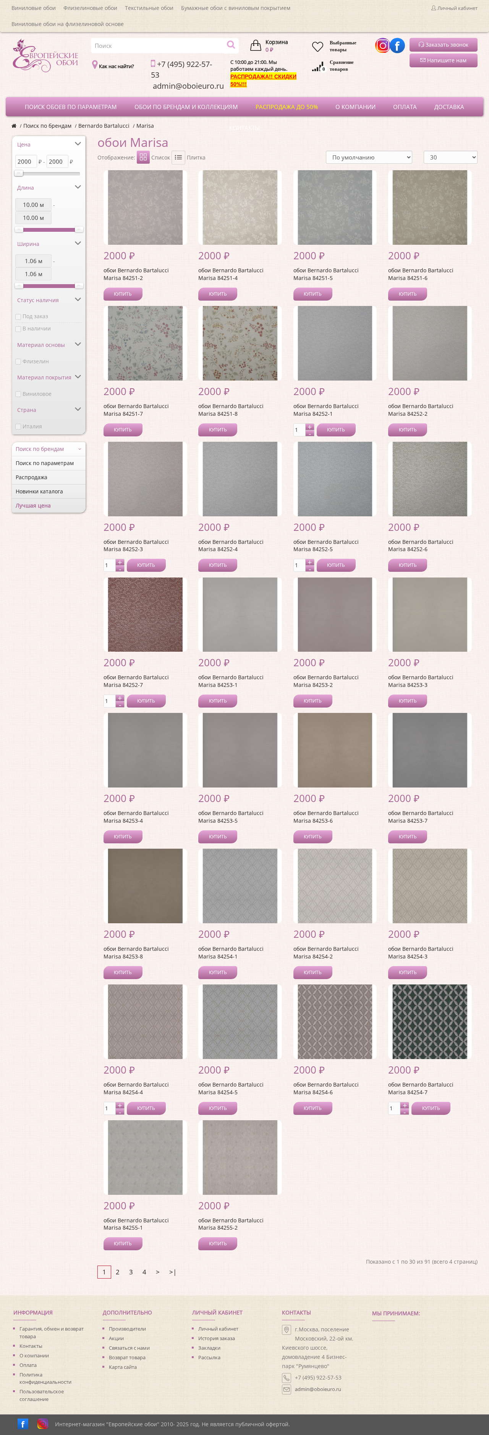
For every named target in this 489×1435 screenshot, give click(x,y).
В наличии (37, 328)
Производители (127, 1328)
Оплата (28, 1365)
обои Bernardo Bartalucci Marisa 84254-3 (420, 952)
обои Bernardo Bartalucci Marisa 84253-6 (326, 816)
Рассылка (209, 1357)
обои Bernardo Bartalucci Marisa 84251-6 (420, 274)
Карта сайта (123, 1366)
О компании (34, 1355)
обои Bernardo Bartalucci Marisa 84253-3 (420, 681)
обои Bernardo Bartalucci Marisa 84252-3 (136, 545)
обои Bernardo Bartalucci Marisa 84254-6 (326, 1088)
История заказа (216, 1338)
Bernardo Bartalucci (104, 125)
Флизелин (36, 361)
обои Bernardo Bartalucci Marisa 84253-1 (231, 681)
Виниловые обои (33, 7)
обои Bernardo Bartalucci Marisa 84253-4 (136, 816)
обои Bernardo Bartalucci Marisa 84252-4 (231, 545)
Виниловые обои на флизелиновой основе (67, 24)
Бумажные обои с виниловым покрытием (235, 7)
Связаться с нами (129, 1347)
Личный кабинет (218, 1328)
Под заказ (35, 316)
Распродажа (31, 477)
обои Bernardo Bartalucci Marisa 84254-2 (326, 952)
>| (172, 1271)
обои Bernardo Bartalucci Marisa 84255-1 (136, 1224)
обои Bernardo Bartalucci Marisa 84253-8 (136, 952)
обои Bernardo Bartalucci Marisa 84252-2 (420, 409)
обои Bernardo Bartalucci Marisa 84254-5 (231, 1088)
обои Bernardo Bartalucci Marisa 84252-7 (136, 681)
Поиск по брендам (47, 125)
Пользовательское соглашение (41, 1395)
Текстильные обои (149, 7)
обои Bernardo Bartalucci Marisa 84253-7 (420, 816)
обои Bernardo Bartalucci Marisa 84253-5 (231, 816)
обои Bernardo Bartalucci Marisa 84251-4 (231, 274)
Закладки (209, 1347)
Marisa (145, 125)
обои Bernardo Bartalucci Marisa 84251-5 (326, 274)
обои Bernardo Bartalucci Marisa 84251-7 (136, 409)
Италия (32, 426)
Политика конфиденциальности (45, 1378)
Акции (116, 1338)
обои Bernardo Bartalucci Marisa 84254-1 (231, 952)
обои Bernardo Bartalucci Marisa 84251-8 (231, 409)
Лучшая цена (33, 505)
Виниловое (37, 393)
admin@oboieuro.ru (318, 1389)
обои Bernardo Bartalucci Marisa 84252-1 (326, 409)
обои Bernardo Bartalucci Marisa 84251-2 (136, 274)
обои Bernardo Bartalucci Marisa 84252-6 (420, 545)
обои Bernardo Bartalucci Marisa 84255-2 (231, 1224)
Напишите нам (446, 60)
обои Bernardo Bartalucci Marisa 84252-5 (326, 545)
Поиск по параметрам (45, 463)
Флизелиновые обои (90, 7)
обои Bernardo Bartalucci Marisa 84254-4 (136, 1088)
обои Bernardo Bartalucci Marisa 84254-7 (420, 1088)
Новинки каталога (39, 491)
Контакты (30, 1345)
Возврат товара (127, 1357)
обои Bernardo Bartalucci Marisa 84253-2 (326, 681)
